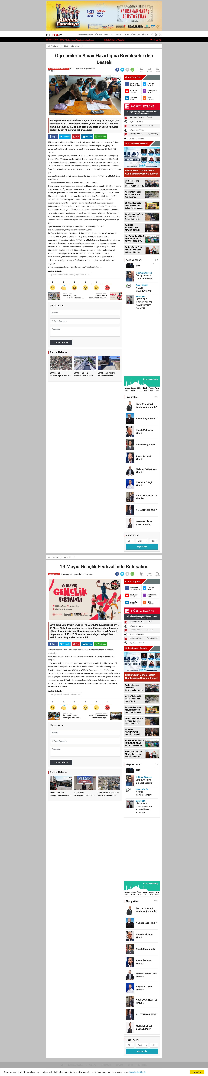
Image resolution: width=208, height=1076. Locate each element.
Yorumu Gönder (61, 342)
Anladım (197, 1072)
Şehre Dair (109, 34)
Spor (126, 34)
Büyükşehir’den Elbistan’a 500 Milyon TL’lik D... (83, 375)
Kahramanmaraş (85, 34)
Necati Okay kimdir (145, 444)
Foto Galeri (110, 40)
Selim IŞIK (140, 296)
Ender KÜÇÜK (142, 285)
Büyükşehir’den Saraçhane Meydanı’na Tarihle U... (60, 795)
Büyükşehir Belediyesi (71, 46)
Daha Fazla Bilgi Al (137, 1072)
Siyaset (119, 34)
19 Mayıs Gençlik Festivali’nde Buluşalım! (65, 694)
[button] (155, 259)
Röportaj (135, 34)
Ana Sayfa (54, 46)
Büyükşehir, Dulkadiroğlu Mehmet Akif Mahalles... (59, 375)
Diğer (144, 34)
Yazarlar (121, 40)
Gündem (98, 34)
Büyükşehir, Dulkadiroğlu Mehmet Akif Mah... (77, 40)
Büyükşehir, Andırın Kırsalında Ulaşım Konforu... (106, 375)
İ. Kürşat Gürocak (144, 273)
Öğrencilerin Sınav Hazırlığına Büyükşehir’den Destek (69, 275)
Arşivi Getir (142, 547)
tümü (156, 396)
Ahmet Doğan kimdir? (146, 418)
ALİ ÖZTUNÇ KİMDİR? (146, 510)
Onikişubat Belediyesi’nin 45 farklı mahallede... (84, 795)
